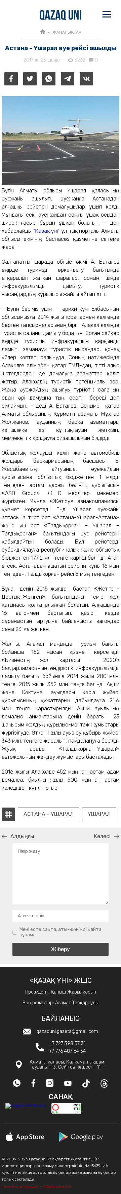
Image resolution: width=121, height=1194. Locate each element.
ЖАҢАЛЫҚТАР (66, 32)
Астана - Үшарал (49, 814)
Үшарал (99, 814)
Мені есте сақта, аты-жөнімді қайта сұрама (60, 932)
